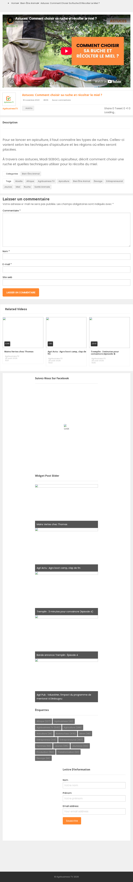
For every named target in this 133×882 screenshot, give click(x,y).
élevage (98, 181)
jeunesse (80, 745)
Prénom (67, 793)
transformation (68, 752)
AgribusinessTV (10, 108)
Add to (28, 108)
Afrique (30, 181)
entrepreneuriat (114, 181)
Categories (12, 173)
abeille (19, 181)
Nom (6, 251)
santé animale (42, 186)
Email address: (71, 806)
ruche (27, 186)
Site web (7, 277)
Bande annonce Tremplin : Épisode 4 (57, 655)
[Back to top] (122, 875)
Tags (8, 181)
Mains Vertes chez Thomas (18, 351)
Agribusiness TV (46, 181)
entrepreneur (46, 739)
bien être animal (81, 181)
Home (14, 3)
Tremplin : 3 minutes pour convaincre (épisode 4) (105, 352)
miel (18, 186)
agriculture (73, 727)
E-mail (7, 264)
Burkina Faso (66, 733)
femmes (44, 745)
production (45, 752)
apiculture (64, 181)
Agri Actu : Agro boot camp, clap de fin (67, 352)
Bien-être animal (29, 3)
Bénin (85, 733)
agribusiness (63, 721)
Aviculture (44, 733)
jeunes (8, 186)
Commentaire (12, 210)
